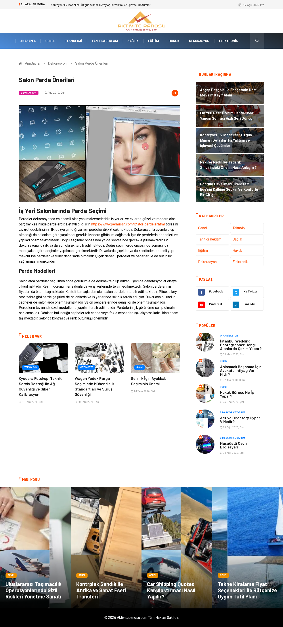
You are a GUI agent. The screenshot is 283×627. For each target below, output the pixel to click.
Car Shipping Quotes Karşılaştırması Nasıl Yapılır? (171, 590)
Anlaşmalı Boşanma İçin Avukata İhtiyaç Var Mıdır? (241, 370)
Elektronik (228, 41)
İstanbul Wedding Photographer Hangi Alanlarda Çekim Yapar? (241, 345)
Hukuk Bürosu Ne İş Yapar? (237, 394)
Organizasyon (229, 336)
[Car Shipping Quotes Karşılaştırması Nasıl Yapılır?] (177, 547)
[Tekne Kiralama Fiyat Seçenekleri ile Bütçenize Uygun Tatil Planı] (247, 547)
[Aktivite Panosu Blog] (141, 21)
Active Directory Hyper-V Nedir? (241, 419)
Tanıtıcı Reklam (105, 41)
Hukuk (174, 41)
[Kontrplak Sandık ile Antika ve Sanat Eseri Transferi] (106, 547)
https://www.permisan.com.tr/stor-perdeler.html (128, 224)
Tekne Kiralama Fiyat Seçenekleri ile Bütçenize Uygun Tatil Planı (247, 590)
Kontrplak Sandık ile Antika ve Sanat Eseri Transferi (101, 590)
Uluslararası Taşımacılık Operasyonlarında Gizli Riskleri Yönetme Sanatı (34, 590)
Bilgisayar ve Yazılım (232, 412)
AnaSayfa (28, 41)
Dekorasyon (199, 41)
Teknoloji (73, 41)
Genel (50, 41)
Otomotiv (86, 367)
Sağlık (133, 41)
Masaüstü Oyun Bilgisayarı (233, 445)
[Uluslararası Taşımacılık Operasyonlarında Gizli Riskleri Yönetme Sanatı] (35, 547)
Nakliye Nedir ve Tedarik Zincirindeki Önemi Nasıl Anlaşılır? (88, 5)
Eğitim (153, 41)
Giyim (139, 367)
